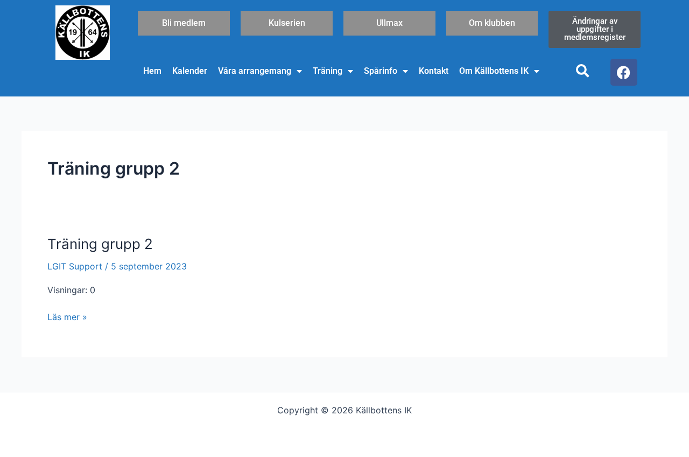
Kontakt (433, 71)
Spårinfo (380, 71)
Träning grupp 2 (100, 244)
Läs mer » (67, 316)
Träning (327, 71)
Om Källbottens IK (494, 71)
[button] (582, 70)
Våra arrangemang (254, 71)
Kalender (189, 71)
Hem (152, 71)
